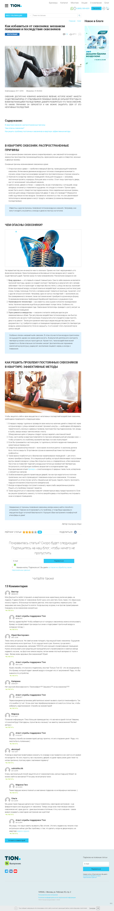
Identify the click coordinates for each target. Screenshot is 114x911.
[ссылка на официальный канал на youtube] (15, 871)
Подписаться (59, 561)
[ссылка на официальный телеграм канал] (7, 871)
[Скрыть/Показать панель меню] (6, 6)
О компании (96, 2)
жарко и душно (23, 831)
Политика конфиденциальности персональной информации (57, 897)
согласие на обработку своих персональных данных (92, 876)
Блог (107, 2)
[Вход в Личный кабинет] (103, 8)
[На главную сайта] (16, 5)
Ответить (10, 610)
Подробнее (92, 908)
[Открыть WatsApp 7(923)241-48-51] (71, 8)
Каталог (64, 2)
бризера (31, 469)
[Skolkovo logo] (13, 863)
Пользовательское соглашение (48, 895)
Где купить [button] (96, 8)
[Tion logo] (13, 858)
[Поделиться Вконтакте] (75, 532)
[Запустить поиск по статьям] (79, 15)
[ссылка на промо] (97, 49)
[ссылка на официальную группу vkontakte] (11, 871)
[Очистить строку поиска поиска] (30, 15)
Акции (84, 2)
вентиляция (12, 34)
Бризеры (53, 2)
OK (98, 908)
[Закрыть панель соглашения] (16, 908)
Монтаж (75, 2)
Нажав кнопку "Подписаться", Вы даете (42, 568)
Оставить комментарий (16, 840)
